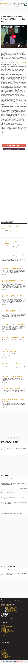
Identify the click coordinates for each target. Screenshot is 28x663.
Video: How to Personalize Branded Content (13, 324)
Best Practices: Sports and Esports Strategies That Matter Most (13, 449)
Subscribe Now (13, 145)
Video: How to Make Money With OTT (11, 268)
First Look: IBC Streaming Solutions (8, 478)
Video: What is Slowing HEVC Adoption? (12, 376)
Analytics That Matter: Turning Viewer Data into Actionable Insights (13, 483)
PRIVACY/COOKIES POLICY (6, 618)
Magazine (3, 625)
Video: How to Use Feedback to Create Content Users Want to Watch (12, 350)
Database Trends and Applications (7, 644)
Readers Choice (4, 633)
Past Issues (19, 149)
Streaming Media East (20, 62)
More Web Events (23, 488)
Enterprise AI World (4, 647)
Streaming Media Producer (6, 656)
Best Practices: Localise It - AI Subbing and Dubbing (16, 445)
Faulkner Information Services (6, 648)
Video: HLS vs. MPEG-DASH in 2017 (11, 364)
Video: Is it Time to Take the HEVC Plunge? (13, 337)
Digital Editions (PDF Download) (7, 626)
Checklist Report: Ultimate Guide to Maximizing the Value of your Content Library (13, 574)
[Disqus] (14, 170)
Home (2, 624)
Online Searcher (4, 652)
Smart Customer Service (5, 653)
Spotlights (3, 636)
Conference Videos (4, 627)
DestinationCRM (4, 645)
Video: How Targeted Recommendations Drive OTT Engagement (12, 281)
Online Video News (4, 635)
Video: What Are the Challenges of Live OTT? (13, 256)
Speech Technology (4, 654)
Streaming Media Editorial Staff (7, 11)
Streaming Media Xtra (5, 629)
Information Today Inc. (5, 605)
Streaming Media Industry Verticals (7, 631)
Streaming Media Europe (5, 655)
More (26, 453)
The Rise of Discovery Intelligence (13, 569)
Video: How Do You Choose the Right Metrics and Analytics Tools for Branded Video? (13, 311)
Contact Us (3, 639)
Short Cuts (2, 12)
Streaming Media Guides (5, 632)
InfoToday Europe (4, 650)
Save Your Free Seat (13, 6)
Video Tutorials (4, 628)
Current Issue (8, 149)
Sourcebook (3, 634)
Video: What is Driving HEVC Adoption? (12, 388)
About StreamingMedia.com (6, 638)
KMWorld (2, 651)
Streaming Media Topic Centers (6, 630)
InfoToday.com (4, 649)
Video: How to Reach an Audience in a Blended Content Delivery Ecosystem (12, 296)
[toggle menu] (25, 5)
